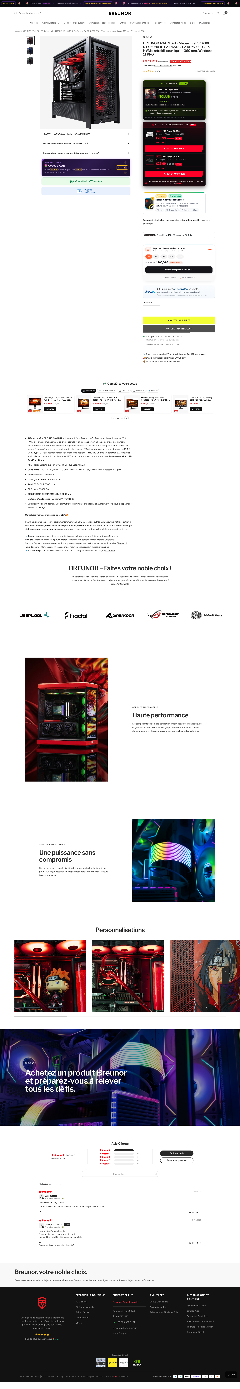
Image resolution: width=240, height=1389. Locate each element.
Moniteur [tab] (89, 391)
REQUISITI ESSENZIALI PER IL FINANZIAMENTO (66, 133)
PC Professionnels (85, 1307)
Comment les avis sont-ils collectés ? (56, 1245)
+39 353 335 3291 (125, 1322)
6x (164, 256)
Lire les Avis (193, 1311)
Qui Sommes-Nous (196, 1305)
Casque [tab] (124, 391)
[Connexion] (218, 13)
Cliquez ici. (122, 543)
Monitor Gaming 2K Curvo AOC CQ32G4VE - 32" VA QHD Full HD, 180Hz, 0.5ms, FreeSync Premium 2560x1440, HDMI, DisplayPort (106, 401)
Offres (123, 22)
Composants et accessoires (102, 22)
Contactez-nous (178, 22)
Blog (192, 22)
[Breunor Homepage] (42, 1304)
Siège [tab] (153, 391)
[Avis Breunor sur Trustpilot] (58, 1339)
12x (180, 256)
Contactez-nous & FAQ (124, 1311)
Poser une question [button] (177, 1160)
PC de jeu (33, 22)
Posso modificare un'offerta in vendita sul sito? (65, 143)
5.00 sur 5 (70, 1155)
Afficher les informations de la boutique (162, 344)
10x (171, 256)
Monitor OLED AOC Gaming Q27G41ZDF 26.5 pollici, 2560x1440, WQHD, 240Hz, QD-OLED (203, 401)
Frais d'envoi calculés (163, 65)
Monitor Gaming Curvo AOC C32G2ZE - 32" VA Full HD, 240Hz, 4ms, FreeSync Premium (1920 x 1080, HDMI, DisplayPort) (155, 401)
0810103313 (122, 1316)
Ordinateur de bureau (74, 22)
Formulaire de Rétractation (200, 1326)
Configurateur (82, 1317)
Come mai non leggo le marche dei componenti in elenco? (71, 153)
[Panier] (224, 13)
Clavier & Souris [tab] (107, 391)
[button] (179, 249)
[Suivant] (126, 418)
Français (206, 13)
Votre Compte (119, 1333)
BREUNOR (147, 37)
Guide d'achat (82, 1312)
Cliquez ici (113, 536)
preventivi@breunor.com (125, 1328)
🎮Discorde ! (205, 22)
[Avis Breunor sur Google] (54, 1339)
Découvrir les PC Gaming (56, 3)
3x (149, 256)
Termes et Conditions (197, 1316)
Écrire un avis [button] (177, 1153)
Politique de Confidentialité (200, 1321)
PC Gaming (81, 1301)
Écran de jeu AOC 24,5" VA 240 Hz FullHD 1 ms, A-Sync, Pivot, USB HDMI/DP (58, 400)
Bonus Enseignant (159, 1301)
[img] (45, 1191)
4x (156, 256)
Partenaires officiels (139, 22)
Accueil (17, 31)
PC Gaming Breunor (171, 3)
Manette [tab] (138, 391)
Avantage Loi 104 (158, 1307)
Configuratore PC (50, 22)
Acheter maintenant (179, 329)
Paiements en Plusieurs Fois (164, 1312)
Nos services (160, 22)
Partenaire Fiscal (195, 1332)
